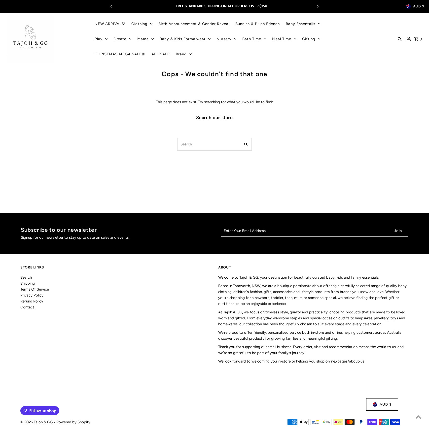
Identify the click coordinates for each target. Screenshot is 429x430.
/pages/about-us (350, 361)
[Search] (399, 39)
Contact (27, 307)
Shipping (27, 283)
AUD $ (418, 6)
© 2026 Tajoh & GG (37, 422)
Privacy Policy (31, 295)
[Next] (317, 6)
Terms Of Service (34, 289)
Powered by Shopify (73, 422)
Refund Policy (31, 301)
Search (26, 277)
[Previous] (111, 6)
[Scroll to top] (418, 417)
